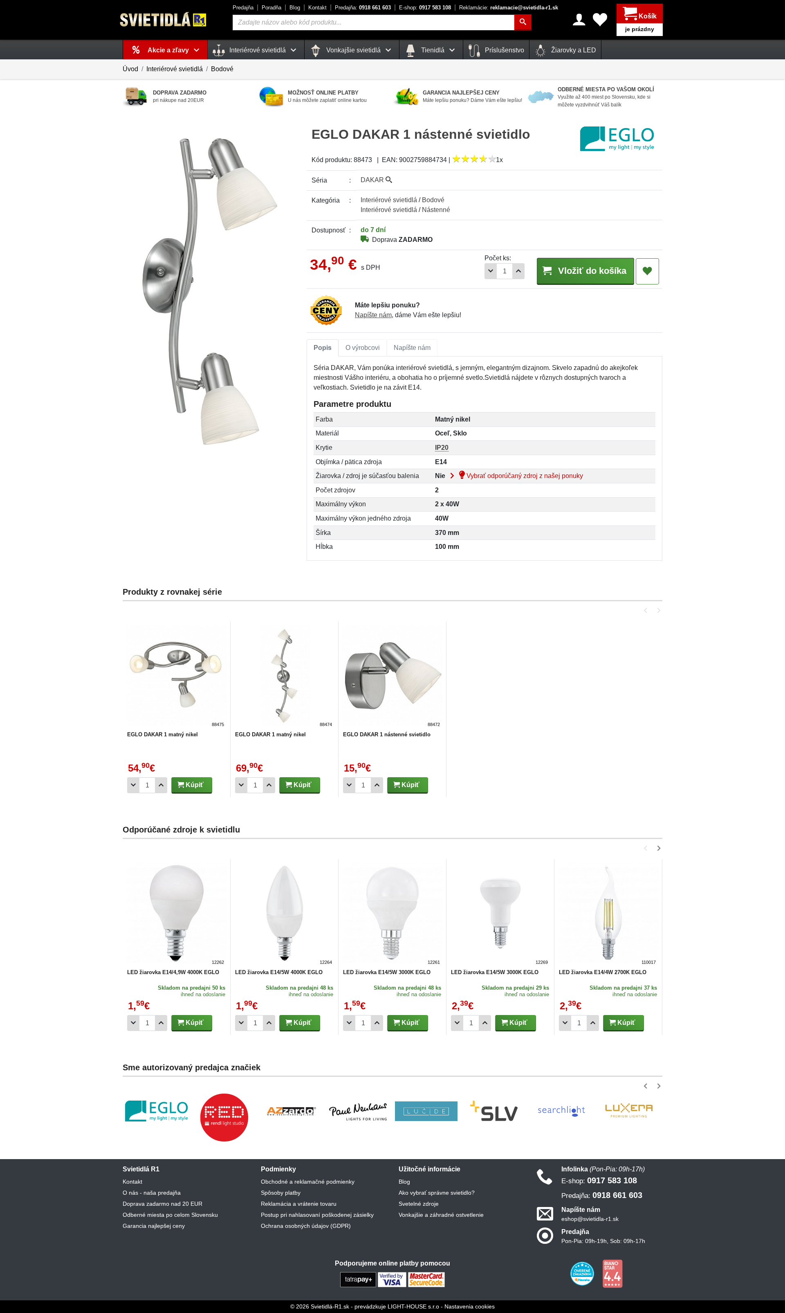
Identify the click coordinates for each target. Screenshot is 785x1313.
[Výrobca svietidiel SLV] (494, 1111)
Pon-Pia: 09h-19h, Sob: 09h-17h (603, 1241)
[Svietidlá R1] (164, 19)
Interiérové (389, 199)
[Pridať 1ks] (518, 271)
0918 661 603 (363, 8)
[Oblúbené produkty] (600, 19)
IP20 (442, 447)
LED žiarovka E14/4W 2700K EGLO (602, 972)
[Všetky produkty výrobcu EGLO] (617, 138)
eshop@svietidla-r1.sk (590, 1219)
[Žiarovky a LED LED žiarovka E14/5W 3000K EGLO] (392, 914)
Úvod (130, 68)
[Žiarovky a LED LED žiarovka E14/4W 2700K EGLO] (608, 914)
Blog (294, 8)
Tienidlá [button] (432, 50)
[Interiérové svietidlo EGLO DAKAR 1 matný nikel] (176, 676)
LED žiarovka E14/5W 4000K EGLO (279, 972)
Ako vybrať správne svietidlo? (437, 1192)
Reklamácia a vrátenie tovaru (298, 1203)
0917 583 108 (425, 8)
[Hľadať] (523, 22)
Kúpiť (194, 784)
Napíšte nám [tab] (412, 347)
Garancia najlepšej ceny (154, 1226)
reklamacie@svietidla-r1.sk (508, 8)
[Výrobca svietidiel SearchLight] (561, 1111)
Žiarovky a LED (573, 50)
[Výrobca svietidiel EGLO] (156, 1111)
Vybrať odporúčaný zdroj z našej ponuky (524, 475)
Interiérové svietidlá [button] (257, 50)
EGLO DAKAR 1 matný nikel (162, 734)
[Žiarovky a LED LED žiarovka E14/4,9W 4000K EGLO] (176, 914)
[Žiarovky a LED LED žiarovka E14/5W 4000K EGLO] (284, 914)
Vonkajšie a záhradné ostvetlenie (441, 1214)
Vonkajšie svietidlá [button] (353, 50)
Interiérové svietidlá (174, 68)
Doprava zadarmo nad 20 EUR (162, 1203)
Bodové (222, 68)
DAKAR (373, 179)
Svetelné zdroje (419, 1203)
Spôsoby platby (281, 1192)
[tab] (323, 347)
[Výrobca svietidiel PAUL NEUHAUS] (358, 1111)
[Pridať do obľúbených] (647, 271)
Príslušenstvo (503, 50)
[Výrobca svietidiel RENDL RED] (224, 1117)
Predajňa (243, 8)
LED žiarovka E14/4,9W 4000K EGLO (173, 972)
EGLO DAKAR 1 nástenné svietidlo (387, 734)
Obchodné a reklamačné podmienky (307, 1181)
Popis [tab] (323, 347)
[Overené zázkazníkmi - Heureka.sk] (583, 1273)
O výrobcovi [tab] (362, 347)
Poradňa (271, 8)
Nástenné (436, 209)
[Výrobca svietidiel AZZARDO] (291, 1111)
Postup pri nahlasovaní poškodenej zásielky (317, 1214)
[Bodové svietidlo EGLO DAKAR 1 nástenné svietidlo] (392, 676)
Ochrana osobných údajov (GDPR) (306, 1226)
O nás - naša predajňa (152, 1192)
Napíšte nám (373, 314)
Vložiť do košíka (591, 271)
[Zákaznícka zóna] (579, 19)
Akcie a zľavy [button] (169, 50)
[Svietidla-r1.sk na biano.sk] (612, 1273)
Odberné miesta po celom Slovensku (170, 1214)
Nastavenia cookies (469, 1306)
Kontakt (317, 8)
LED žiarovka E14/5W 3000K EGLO (387, 972)
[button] (647, 610)
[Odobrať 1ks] (490, 271)
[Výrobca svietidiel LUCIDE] (426, 1111)
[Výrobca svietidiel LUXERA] (629, 1111)
